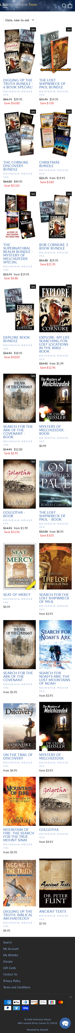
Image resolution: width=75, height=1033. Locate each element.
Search (7, 942)
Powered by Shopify (37, 1029)
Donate (7, 961)
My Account (11, 948)
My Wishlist (10, 955)
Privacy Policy (11, 981)
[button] (65, 1023)
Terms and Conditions (16, 987)
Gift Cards (9, 968)
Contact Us (10, 974)
